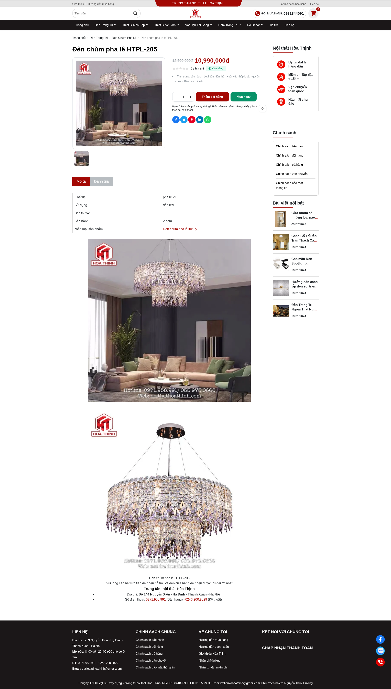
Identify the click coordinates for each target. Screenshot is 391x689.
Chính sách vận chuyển (292, 173)
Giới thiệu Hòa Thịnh (212, 653)
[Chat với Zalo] (380, 651)
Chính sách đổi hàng (289, 155)
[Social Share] (176, 119)
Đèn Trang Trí (104, 25)
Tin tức (274, 25)
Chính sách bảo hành (293, 3)
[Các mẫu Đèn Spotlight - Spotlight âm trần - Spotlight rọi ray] (281, 265)
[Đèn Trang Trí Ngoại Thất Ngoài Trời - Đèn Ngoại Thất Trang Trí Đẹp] (281, 311)
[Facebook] (380, 639)
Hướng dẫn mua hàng (101, 3)
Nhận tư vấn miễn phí (213, 667)
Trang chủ (82, 25)
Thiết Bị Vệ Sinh (165, 25)
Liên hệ (314, 3)
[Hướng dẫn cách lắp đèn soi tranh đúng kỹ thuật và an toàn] (281, 288)
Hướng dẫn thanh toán (214, 646)
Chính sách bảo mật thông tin (289, 185)
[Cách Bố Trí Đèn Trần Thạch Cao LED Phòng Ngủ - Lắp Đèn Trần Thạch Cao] (281, 242)
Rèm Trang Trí (227, 25)
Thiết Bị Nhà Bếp (133, 25)
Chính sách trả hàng (289, 164)
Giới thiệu (78, 3)
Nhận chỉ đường (209, 660)
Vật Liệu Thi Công (197, 25)
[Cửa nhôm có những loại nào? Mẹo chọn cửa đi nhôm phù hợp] (281, 219)
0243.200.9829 (196, 599)
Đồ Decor (253, 25)
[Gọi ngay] (380, 662)
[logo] (195, 13)
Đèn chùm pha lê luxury (180, 229)
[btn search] (135, 13)
